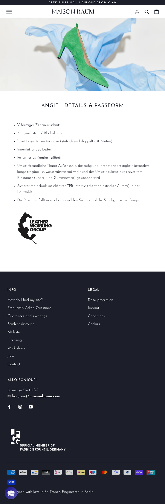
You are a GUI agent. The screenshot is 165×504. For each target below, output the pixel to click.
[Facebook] (9, 407)
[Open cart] (156, 11)
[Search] (147, 11)
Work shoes (16, 348)
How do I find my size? (25, 300)
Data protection (100, 300)
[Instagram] (20, 407)
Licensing (15, 340)
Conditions (96, 316)
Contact (14, 364)
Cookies (94, 324)
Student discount (21, 324)
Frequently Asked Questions (29, 308)
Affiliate (14, 332)
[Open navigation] (9, 11)
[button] (11, 493)
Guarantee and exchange (27, 316)
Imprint (93, 308)
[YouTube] (31, 407)
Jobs (11, 356)
